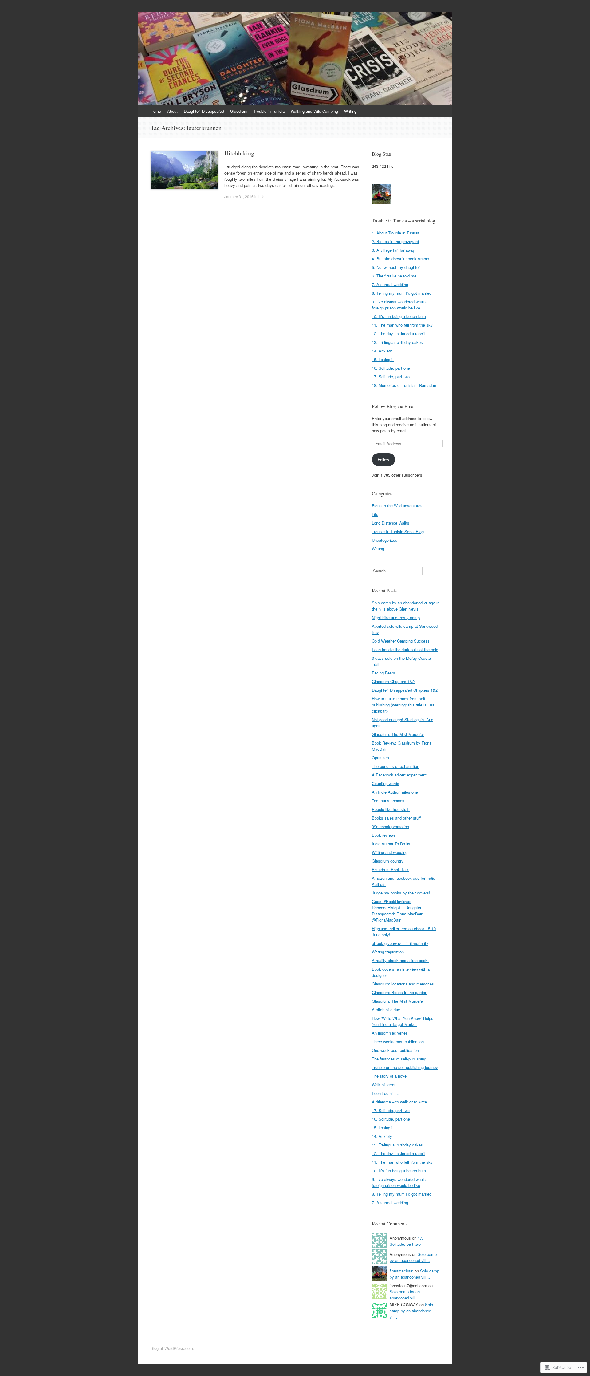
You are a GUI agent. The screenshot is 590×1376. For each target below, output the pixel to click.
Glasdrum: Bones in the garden (399, 992)
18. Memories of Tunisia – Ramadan (404, 385)
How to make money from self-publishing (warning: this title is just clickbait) (403, 705)
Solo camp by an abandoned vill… (413, 1257)
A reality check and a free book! (400, 960)
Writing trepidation (388, 952)
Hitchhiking (239, 153)
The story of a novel (389, 1076)
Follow (383, 459)
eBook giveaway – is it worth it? (400, 943)
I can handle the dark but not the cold (405, 649)
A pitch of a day (386, 1009)
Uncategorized (384, 540)
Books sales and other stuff (396, 818)
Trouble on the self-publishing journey (405, 1067)
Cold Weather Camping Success (401, 641)
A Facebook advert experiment (399, 775)
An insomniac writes (390, 1033)
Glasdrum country (387, 861)
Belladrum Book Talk (390, 869)
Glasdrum (238, 111)
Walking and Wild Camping (314, 111)
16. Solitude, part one (391, 368)
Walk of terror (383, 1084)
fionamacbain (401, 1271)
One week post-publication (395, 1050)
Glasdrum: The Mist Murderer (398, 734)
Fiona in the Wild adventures (397, 506)
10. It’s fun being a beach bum (399, 316)
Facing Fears (383, 673)
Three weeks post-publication (398, 1041)
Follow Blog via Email (394, 406)
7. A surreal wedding (390, 284)
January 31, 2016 (239, 196)
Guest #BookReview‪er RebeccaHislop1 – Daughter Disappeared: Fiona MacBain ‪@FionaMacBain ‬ (397, 910)
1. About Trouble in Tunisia (395, 233)
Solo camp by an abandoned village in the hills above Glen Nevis (405, 606)
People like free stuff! (391, 809)
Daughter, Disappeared (204, 111)
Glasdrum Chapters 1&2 (393, 681)
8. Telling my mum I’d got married (401, 293)
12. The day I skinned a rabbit (398, 333)
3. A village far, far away (393, 250)
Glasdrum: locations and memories (403, 984)
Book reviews (384, 835)
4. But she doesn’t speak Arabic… (402, 258)
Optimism (380, 758)
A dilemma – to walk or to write (399, 1102)
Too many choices (388, 801)
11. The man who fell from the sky (402, 325)
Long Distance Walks (390, 523)
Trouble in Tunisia (269, 111)
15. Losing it (383, 359)
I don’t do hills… (386, 1093)
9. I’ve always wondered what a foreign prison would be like (399, 305)
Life (261, 196)
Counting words (385, 783)
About (172, 111)
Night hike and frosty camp (396, 617)
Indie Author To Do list (391, 844)
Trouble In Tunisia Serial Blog (398, 531)
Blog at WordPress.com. (172, 1348)
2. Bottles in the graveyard (395, 241)
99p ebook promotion (390, 826)
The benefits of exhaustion (395, 766)
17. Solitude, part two (391, 376)
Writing (350, 111)
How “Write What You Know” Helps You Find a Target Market (402, 1021)
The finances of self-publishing (399, 1059)
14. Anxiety (382, 351)
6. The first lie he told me (394, 276)
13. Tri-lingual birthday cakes (397, 342)
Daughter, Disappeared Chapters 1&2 (405, 690)
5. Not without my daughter (396, 267)
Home (156, 111)
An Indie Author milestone (395, 792)
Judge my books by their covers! (401, 893)
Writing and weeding (389, 852)
